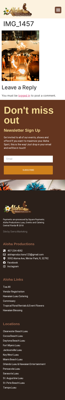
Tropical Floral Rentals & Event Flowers (23, 305)
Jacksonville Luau (12, 350)
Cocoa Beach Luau (13, 336)
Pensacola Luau (11, 368)
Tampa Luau (9, 387)
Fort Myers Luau (11, 345)
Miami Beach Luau (12, 359)
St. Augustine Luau (13, 378)
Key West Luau (11, 354)
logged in (24, 95)
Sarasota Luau (11, 373)
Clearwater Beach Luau (15, 331)
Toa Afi (6, 287)
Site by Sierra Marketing (15, 231)
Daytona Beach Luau (14, 340)
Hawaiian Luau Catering (15, 296)
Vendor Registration (13, 291)
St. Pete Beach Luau (14, 383)
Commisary (9, 301)
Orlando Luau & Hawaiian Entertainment (24, 364)
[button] (58, 10)
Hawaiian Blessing (12, 310)
